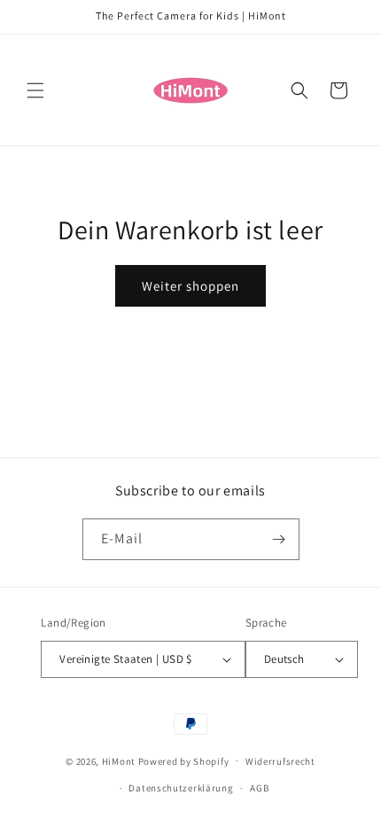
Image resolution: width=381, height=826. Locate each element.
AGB (259, 788)
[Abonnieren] (279, 539)
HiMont (119, 760)
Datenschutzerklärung (180, 788)
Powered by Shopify (183, 760)
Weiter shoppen (190, 285)
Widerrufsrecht (280, 761)
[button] (35, 90)
